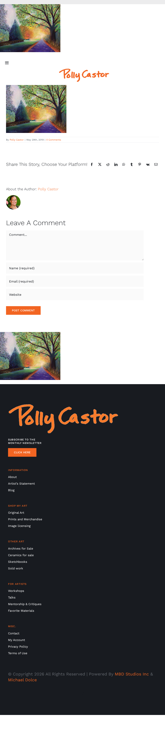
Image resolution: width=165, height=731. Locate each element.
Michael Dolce (22, 679)
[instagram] (82, 694)
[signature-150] (84, 70)
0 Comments (53, 139)
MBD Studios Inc (132, 673)
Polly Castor (17, 139)
